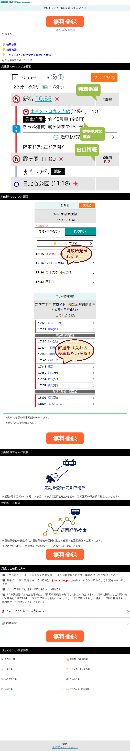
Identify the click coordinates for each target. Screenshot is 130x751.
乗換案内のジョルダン (65, 747)
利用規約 (71, 30)
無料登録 (65, 21)
